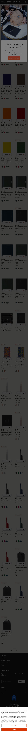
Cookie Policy (12, 722)
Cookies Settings (14, 725)
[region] (14, 719)
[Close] (26, 708)
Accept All (14, 729)
